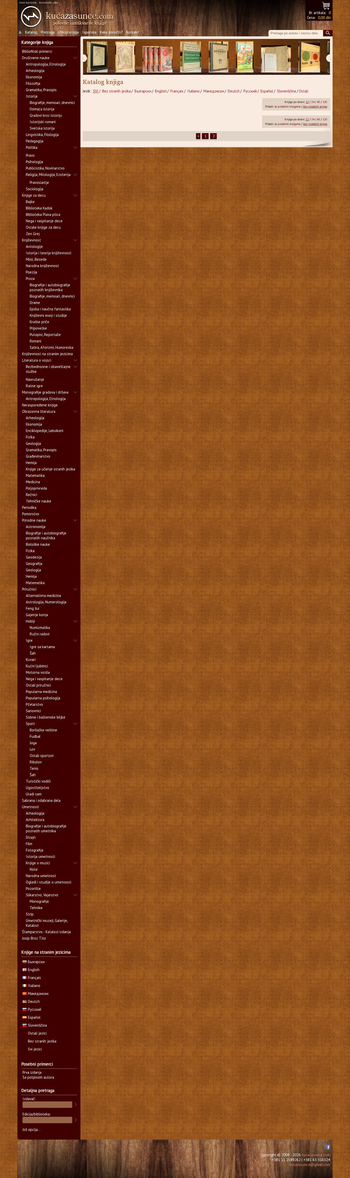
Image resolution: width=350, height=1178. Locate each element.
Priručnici (29, 589)
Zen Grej (33, 233)
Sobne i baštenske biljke (45, 717)
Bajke (30, 201)
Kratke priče (39, 321)
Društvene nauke (35, 57)
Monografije (39, 901)
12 (307, 102)
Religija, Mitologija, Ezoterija (48, 174)
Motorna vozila (38, 672)
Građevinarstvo (38, 456)
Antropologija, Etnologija (46, 64)
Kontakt (132, 32)
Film (29, 843)
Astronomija (35, 526)
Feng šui (32, 608)
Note (34, 869)
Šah (33, 653)
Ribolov (36, 762)
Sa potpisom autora (38, 1077)
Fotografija (34, 850)
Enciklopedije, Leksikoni (44, 430)
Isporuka (89, 32)
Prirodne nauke (34, 520)
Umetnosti (30, 806)
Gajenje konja (37, 614)
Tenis (34, 768)
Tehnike (36, 907)
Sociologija (34, 188)
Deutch (234, 91)
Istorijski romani (43, 121)
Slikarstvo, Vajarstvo (42, 894)
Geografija (34, 563)
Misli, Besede (36, 259)
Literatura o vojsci (36, 360)
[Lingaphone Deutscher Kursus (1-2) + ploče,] (276, 56)
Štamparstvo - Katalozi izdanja (46, 931)
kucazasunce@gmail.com (310, 1164)
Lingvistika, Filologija (42, 134)
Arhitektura (35, 819)
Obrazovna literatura (38, 411)
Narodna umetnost (41, 875)
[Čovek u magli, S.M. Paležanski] (125, 56)
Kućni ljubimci (37, 666)
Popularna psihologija (43, 698)
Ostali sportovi (42, 755)
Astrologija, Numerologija (46, 601)
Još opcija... (31, 1129)
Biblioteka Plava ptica (43, 214)
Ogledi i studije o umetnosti (48, 882)
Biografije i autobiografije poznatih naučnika (46, 535)
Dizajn (31, 837)
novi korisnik (28, 2)
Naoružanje (35, 379)
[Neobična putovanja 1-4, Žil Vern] (157, 56)
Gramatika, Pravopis (41, 89)
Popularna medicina (41, 691)
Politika (31, 147)
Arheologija (35, 70)
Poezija (31, 272)
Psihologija (34, 161)
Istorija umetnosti (40, 856)
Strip (30, 914)
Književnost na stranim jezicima (47, 353)
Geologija (33, 443)
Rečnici (31, 494)
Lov (32, 749)
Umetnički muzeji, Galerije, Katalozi (47, 923)
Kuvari (31, 659)
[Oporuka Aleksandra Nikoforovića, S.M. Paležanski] (218, 56)
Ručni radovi (39, 634)
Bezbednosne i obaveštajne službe (48, 369)
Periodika (29, 507)
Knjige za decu (34, 195)
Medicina (33, 481)
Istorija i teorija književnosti (48, 252)
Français (176, 91)
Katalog (31, 32)
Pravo (30, 155)
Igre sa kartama (42, 646)
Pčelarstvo (34, 704)
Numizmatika (40, 627)
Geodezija (34, 557)
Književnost (31, 240)
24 (312, 102)
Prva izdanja (32, 1072)
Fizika (30, 437)
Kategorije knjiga (37, 42)
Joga (33, 742)
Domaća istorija (42, 109)
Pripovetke (38, 328)
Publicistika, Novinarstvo (45, 168)
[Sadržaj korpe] (326, 5)
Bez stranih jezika (116, 91)
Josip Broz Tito (34, 938)
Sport (30, 723)
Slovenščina (286, 91)
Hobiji (30, 621)
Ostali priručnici (38, 685)
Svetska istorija (42, 128)
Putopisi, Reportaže (45, 334)
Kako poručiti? (111, 32)
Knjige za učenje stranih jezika (50, 469)
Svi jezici (35, 1049)
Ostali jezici (37, 1033)
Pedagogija (34, 141)
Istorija (31, 96)
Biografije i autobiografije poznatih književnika (50, 287)
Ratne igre (34, 385)
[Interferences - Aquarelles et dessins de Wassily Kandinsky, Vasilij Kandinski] (309, 56)
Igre (29, 640)
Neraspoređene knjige (40, 405)
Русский (250, 91)
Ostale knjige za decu (43, 227)
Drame (35, 302)
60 (318, 102)
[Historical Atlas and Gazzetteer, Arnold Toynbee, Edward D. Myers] (190, 56)
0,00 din (324, 17)
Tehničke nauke (38, 501)
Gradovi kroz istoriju (46, 115)
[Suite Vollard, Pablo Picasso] (97, 56)
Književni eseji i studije (48, 315)
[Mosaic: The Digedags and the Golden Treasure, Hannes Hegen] (244, 56)
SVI (95, 91)
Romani (35, 341)
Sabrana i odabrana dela (41, 800)
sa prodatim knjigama (287, 106)
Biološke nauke (38, 544)
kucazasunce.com (316, 1154)
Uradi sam (34, 794)
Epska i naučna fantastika (50, 309)
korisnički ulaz (48, 2)
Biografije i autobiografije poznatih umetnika (46, 828)
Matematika (35, 475)
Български (143, 91)
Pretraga (48, 32)
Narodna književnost (42, 265)
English (161, 91)
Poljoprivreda (36, 488)
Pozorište (33, 888)
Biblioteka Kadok (39, 208)
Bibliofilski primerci (37, 51)
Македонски (213, 91)
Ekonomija (34, 77)
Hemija (31, 462)
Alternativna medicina (43, 595)
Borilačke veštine (43, 730)
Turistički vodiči (38, 781)
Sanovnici (33, 710)
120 (325, 102)
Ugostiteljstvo (37, 787)
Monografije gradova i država (45, 392)
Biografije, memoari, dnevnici (52, 102)
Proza (30, 278)
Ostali (303, 91)
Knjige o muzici (38, 862)
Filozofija (33, 83)
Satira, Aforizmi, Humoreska (51, 347)
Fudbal (35, 736)
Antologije (34, 246)
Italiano (193, 91)
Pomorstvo (30, 513)
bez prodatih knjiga (315, 106)
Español (267, 91)
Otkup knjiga (68, 32)
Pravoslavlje (39, 182)
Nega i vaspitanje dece (44, 220)
